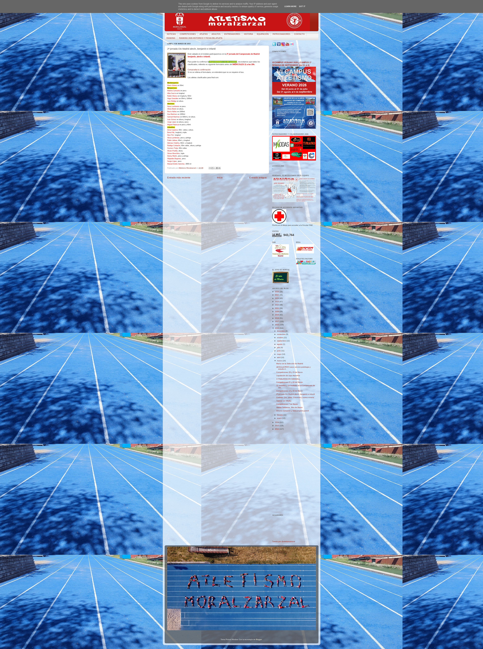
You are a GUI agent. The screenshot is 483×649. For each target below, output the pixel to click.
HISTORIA (248, 34)
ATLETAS (204, 34)
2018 (277, 318)
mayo (279, 354)
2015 (277, 328)
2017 (277, 321)
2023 (277, 302)
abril (279, 357)
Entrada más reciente (178, 177)
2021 (277, 308)
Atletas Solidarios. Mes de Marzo (289, 407)
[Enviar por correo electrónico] (210, 168)
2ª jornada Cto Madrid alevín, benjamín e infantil (295, 394)
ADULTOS (216, 34)
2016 (277, 325)
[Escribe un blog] (212, 168)
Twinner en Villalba (283, 401)
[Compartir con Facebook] (217, 168)
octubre (280, 338)
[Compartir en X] (214, 168)
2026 (277, 292)
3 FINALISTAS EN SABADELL (288, 379)
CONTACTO (299, 34)
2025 (277, 295)
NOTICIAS (171, 34)
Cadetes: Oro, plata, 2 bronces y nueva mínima (295, 397)
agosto (280, 344)
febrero (280, 415)
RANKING (171, 38)
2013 (277, 426)
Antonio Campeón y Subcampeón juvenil (292, 411)
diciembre (281, 331)
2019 (277, 315)
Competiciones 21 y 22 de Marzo (289, 382)
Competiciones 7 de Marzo (287, 404)
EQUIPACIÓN (263, 34)
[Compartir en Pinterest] (219, 168)
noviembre (281, 334)
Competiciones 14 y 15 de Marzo (289, 391)
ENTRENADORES (232, 34)
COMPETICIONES (188, 34)
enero (279, 418)
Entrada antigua (258, 177)
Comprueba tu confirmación (199, 70)
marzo (280, 361)
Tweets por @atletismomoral (283, 541)
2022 (277, 305)
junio (279, 351)
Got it (302, 6)
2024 (277, 298)
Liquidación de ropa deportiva (288, 376)
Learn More (290, 6)
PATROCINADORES (281, 34)
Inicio (220, 177)
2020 (277, 311)
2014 (277, 422)
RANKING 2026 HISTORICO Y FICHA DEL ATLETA (200, 38)
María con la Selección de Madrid (289, 364)
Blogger (259, 639)
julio (279, 347)
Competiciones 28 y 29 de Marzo (289, 372)
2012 (277, 429)
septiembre (281, 341)
